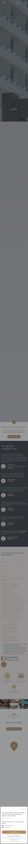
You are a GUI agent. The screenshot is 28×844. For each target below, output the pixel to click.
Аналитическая (9, 825)
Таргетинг (7, 827)
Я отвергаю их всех (14, 840)
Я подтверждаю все (14, 832)
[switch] (3, 825)
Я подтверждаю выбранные (14, 836)
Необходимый (8, 818)
